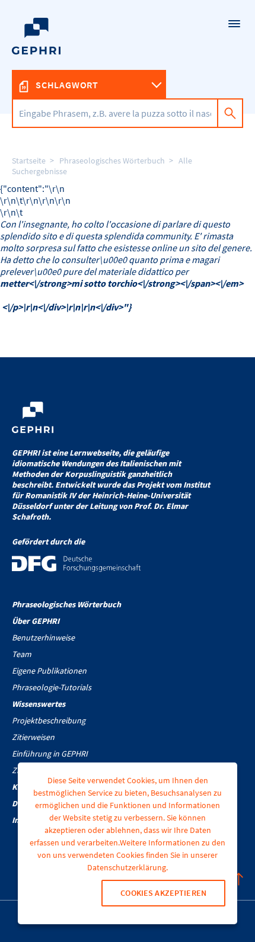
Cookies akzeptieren (163, 892)
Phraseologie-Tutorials (51, 687)
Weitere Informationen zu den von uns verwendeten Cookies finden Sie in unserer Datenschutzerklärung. (131, 855)
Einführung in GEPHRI (50, 753)
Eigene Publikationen (49, 670)
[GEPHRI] (127, 57)
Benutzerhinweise (43, 637)
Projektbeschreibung (48, 720)
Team (21, 654)
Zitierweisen (33, 737)
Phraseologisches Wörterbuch (112, 160)
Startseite (29, 160)
